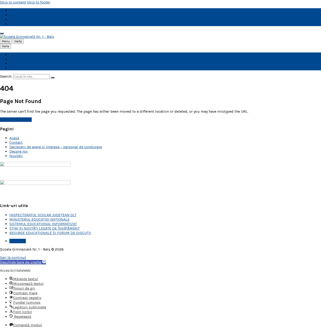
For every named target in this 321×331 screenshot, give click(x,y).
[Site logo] (27, 36)
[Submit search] (53, 77)
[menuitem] (14, 10)
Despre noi (18, 151)
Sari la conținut (13, 257)
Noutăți (16, 156)
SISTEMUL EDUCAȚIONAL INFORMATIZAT (43, 224)
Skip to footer (38, 2)
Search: (6, 76)
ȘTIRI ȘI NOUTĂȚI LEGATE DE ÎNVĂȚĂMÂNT (44, 228)
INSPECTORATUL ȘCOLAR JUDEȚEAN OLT (42, 215)
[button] (23, 262)
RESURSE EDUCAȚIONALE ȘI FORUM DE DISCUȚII (50, 233)
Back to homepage (16, 119)
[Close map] (2, 33)
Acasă (14, 138)
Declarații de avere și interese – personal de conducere (55, 147)
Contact (16, 142)
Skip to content (13, 2)
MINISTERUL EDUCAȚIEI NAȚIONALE (39, 219)
